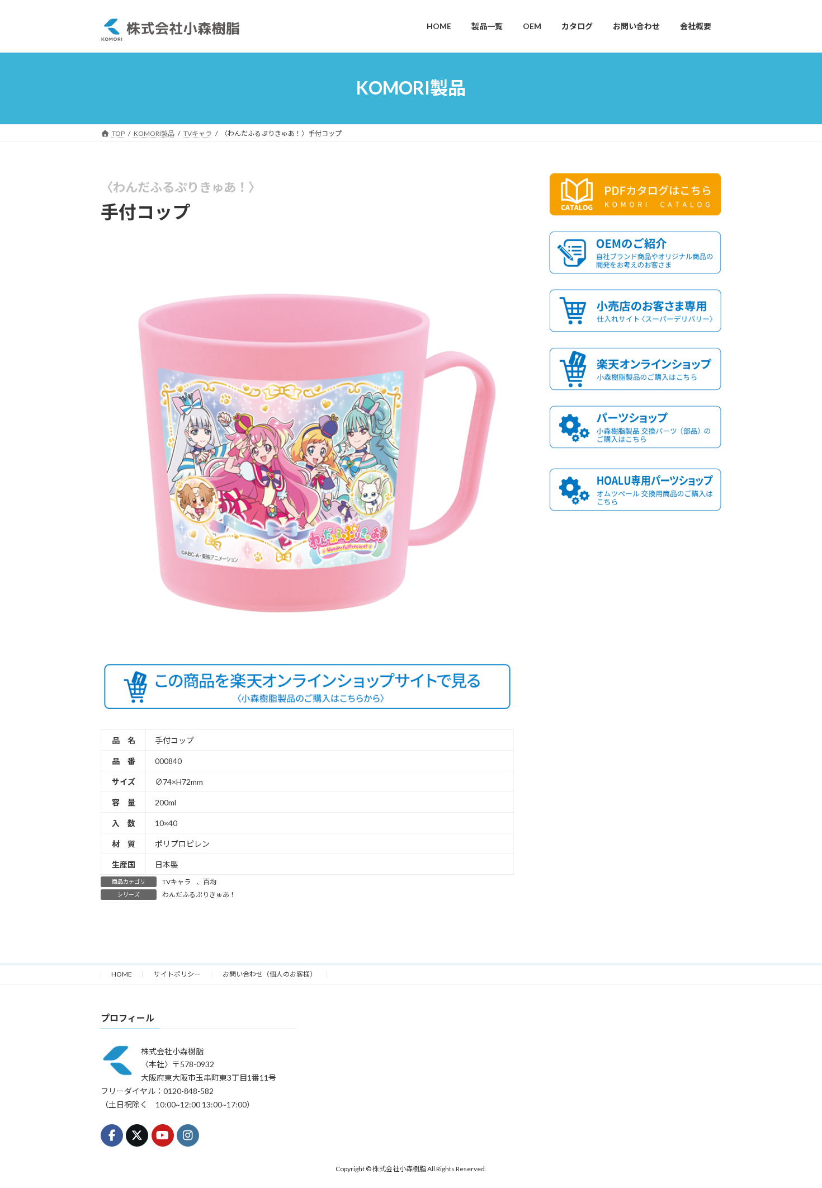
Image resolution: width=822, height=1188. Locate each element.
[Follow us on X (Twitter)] (137, 1135)
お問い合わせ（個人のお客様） (269, 974)
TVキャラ (176, 882)
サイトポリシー (177, 974)
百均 (209, 882)
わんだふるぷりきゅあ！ (199, 894)
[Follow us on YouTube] (163, 1135)
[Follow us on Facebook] (112, 1135)
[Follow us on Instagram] (188, 1135)
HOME (121, 974)
